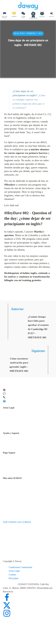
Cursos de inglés (17, 465)
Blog (12, 494)
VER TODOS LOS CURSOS (17, 522)
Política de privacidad (20, 420)
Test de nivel (16, 487)
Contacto (14, 443)
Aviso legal (15, 417)
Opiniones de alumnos (20, 491)
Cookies (12, 574)
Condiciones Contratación (20, 567)
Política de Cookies (19, 424)
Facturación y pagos (19, 469)
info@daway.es (10, 584)
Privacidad (13, 578)
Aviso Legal (14, 571)
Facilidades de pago (19, 462)
